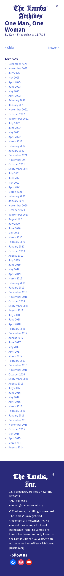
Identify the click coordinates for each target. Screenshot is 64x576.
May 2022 (14, 132)
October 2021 (17, 164)
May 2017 (14, 347)
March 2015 (15, 443)
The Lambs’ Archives (31, 12)
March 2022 (15, 141)
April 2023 (15, 95)
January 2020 (16, 246)
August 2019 (16, 255)
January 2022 (16, 150)
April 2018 (15, 324)
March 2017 (15, 356)
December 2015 (18, 420)
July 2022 (14, 123)
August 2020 (16, 219)
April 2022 (15, 137)
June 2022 (15, 128)
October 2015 (17, 429)
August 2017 (16, 338)
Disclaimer (16, 548)
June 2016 (15, 392)
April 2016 (15, 401)
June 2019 (15, 264)
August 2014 (16, 447)
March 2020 (15, 237)
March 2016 (15, 406)
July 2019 (14, 260)
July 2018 (14, 315)
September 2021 (18, 169)
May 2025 (14, 77)
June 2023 (15, 86)
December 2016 (18, 365)
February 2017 (17, 360)
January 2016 (16, 415)
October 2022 (17, 114)
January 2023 (16, 105)
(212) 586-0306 (18, 500)
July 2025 (14, 73)
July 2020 (14, 223)
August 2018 (16, 310)
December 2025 (18, 63)
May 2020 (14, 232)
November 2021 (18, 159)
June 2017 (15, 342)
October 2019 (17, 251)
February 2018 (17, 328)
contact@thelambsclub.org (26, 505)
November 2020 (18, 205)
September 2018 (18, 306)
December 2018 (18, 292)
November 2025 (18, 68)
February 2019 (17, 283)
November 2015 (18, 424)
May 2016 (14, 397)
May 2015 (14, 433)
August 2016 (16, 383)
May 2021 (14, 182)
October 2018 (17, 301)
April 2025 (15, 82)
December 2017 (18, 333)
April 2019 (15, 274)
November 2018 (18, 297)
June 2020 (15, 228)
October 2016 (17, 374)
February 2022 (17, 146)
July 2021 (14, 173)
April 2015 (15, 438)
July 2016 (14, 388)
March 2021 (15, 191)
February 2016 (17, 411)
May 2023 (14, 91)
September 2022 (18, 118)
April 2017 (15, 351)
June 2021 (15, 178)
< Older (9, 48)
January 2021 (16, 201)
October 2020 (17, 210)
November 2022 (18, 109)
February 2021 (17, 196)
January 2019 (16, 287)
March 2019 (15, 278)
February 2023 (17, 100)
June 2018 (15, 319)
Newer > (53, 48)
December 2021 (18, 155)
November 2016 (18, 370)
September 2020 (18, 214)
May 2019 (14, 269)
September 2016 (18, 379)
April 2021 (15, 187)
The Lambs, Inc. (31, 480)
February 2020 (17, 242)
